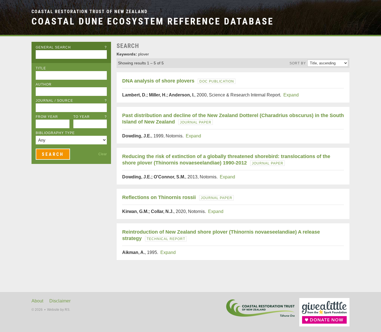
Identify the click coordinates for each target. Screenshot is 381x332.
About (37, 301)
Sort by (298, 63)
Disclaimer (60, 301)
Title (41, 68)
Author (44, 84)
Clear (102, 154)
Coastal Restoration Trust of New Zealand (90, 11)
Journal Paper (195, 122)
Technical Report (166, 239)
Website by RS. (58, 310)
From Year (47, 117)
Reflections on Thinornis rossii (159, 197)
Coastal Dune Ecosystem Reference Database (153, 21)
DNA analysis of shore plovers (158, 81)
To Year (90, 117)
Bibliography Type (55, 133)
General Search (71, 47)
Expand (291, 95)
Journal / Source (71, 101)
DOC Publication (216, 81)
